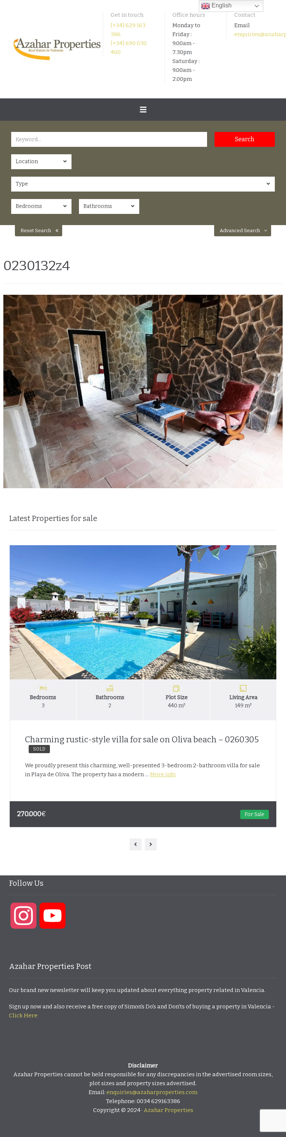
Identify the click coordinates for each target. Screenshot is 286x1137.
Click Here (23, 1015)
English (221, 5)
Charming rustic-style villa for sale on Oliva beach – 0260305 (142, 743)
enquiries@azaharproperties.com (152, 1092)
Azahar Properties (168, 1110)
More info (163, 774)
